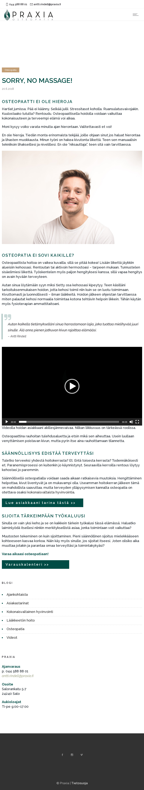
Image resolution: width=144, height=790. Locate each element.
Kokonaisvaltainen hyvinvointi (30, 612)
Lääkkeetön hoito (21, 620)
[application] (72, 386)
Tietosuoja (79, 783)
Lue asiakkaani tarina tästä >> (41, 503)
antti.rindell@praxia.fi (47, 4)
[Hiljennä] (131, 422)
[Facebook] (62, 755)
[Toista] (7, 422)
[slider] (69, 422)
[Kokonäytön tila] (137, 422)
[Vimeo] (81, 755)
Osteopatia (15, 629)
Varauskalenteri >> (27, 564)
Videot (12, 637)
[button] (72, 386)
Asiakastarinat (18, 603)
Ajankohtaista (17, 594)
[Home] (29, 19)
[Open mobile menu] (136, 14)
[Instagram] (72, 755)
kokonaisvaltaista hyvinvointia (50, 492)
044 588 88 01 (18, 4)
